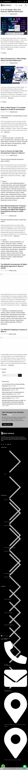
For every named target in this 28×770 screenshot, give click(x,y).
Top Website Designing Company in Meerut (14, 330)
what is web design (12, 145)
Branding (13, 312)
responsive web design (8, 137)
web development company (13, 192)
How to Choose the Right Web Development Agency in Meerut (13, 152)
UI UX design (17, 137)
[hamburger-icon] (25, 5)
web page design (13, 249)
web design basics (9, 139)
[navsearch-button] (16, 5)
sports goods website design (20, 185)
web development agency (7, 190)
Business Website (20, 312)
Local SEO (8, 318)
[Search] (20, 375)
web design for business (15, 141)
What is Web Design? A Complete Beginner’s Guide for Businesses (13, 108)
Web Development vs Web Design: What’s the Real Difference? (14, 59)
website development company (12, 198)
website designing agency (15, 194)
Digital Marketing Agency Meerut (18, 314)
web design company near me (18, 188)
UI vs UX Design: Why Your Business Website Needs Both (12, 10)
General (4, 52)
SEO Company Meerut (16, 318)
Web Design (12, 320)
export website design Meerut (17, 183)
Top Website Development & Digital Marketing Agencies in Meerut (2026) (14, 266)
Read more (10, 49)
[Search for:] (10, 375)
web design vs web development (13, 143)
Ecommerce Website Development (9, 316)
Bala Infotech (5, 183)
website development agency (14, 254)
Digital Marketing (5, 314)
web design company (19, 139)
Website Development (10, 322)
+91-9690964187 (7, 1)
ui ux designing (4, 186)
